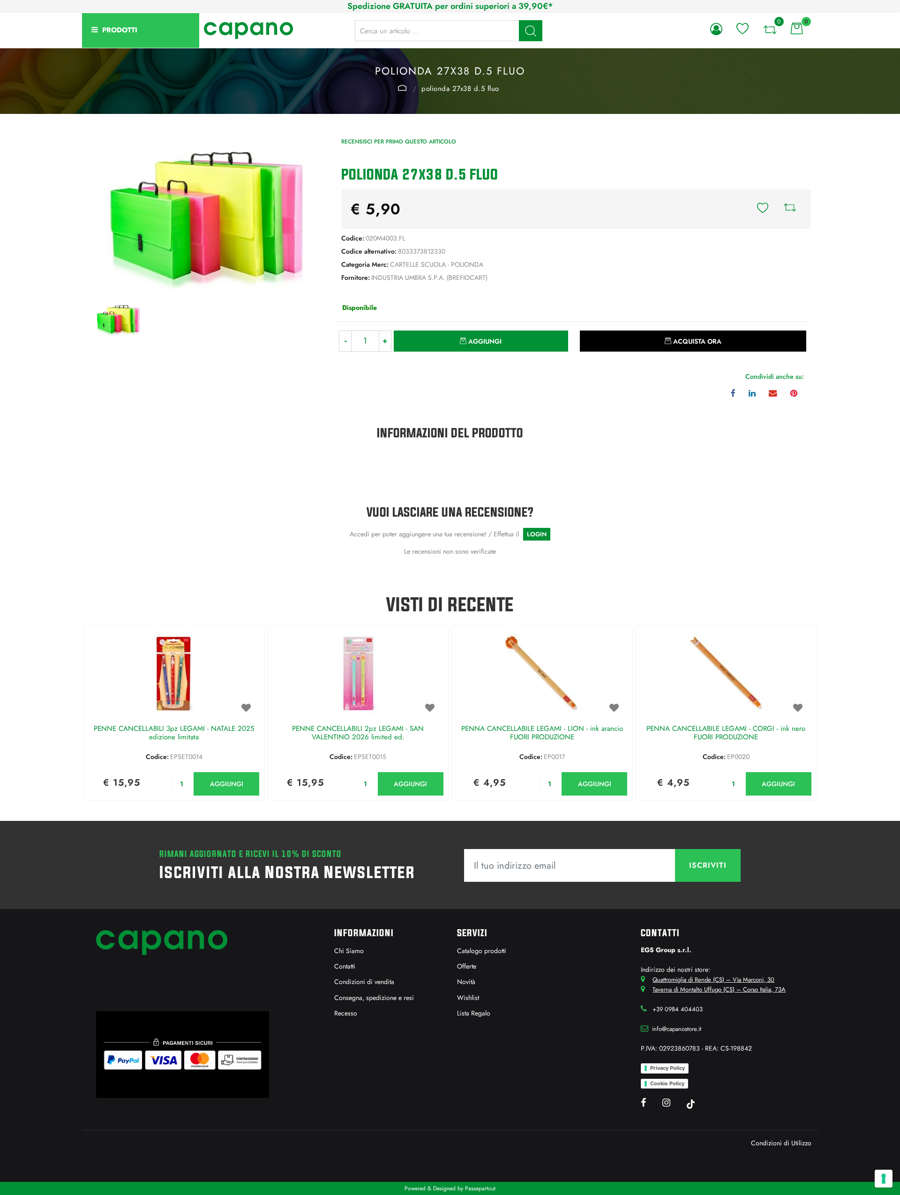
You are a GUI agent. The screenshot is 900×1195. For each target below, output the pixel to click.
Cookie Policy (667, 1083)
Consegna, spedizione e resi (374, 997)
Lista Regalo (473, 1013)
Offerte (466, 966)
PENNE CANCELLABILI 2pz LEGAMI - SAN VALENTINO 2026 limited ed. (358, 733)
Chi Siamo (349, 950)
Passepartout (480, 1188)
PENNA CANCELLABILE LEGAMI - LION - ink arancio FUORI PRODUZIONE (542, 733)
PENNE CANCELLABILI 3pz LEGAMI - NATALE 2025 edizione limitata (174, 733)
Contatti (344, 966)
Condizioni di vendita (364, 981)
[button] (530, 30)
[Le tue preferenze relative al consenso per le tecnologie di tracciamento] (883, 1178)
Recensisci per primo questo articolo (398, 141)
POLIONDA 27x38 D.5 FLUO (460, 88)
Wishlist (468, 997)
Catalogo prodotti (481, 950)
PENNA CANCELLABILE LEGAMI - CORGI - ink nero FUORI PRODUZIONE (725, 733)
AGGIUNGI (226, 784)
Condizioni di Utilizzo (781, 1143)
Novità (466, 981)
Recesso (345, 1013)
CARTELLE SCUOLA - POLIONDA (402, 87)
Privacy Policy (667, 1068)
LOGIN (537, 534)
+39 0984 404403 (677, 1009)
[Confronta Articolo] (790, 209)
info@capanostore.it (676, 1028)
